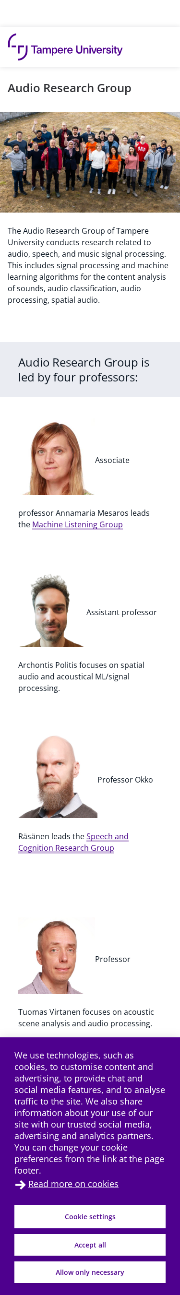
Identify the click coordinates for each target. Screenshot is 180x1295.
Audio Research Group (70, 87)
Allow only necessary (90, 1272)
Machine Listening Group (77, 524)
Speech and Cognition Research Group (73, 842)
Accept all (90, 1244)
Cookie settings (90, 1216)
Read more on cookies (73, 1183)
